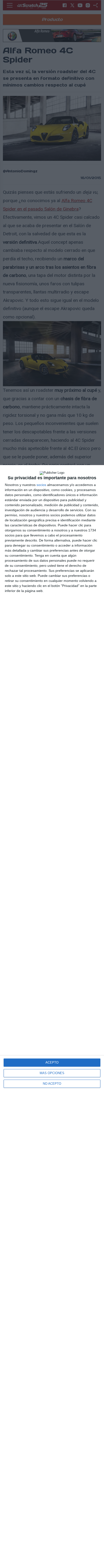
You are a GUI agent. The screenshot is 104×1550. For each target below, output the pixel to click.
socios (41, 484)
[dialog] (52, 1007)
